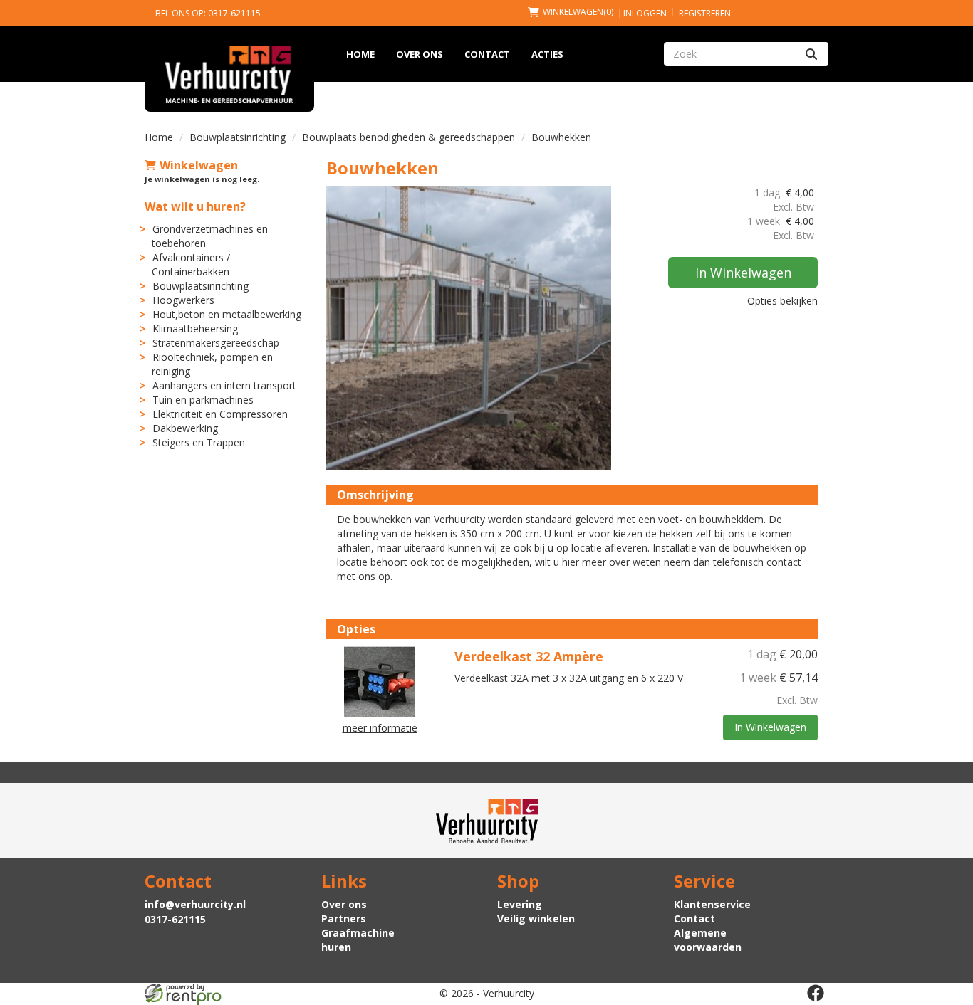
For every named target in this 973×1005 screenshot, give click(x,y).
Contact (487, 54)
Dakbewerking (185, 428)
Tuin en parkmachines (203, 399)
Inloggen (645, 13)
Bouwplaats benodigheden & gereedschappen (408, 137)
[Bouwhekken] (468, 328)
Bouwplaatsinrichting (237, 137)
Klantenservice (712, 904)
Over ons (419, 54)
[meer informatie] (379, 681)
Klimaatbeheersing (195, 328)
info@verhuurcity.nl (195, 904)
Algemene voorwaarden (708, 940)
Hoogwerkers (183, 300)
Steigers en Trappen (198, 442)
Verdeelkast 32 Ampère (528, 656)
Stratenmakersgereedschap (215, 342)
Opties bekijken (782, 300)
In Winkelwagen (743, 272)
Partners (343, 918)
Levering (519, 904)
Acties (547, 54)
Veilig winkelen (536, 918)
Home (360, 54)
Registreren (705, 13)
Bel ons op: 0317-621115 (208, 13)
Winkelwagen (199, 165)
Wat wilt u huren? (195, 206)
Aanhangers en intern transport (224, 385)
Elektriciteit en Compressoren (220, 414)
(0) (578, 12)
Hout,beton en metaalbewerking (226, 314)
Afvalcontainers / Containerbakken (191, 264)
